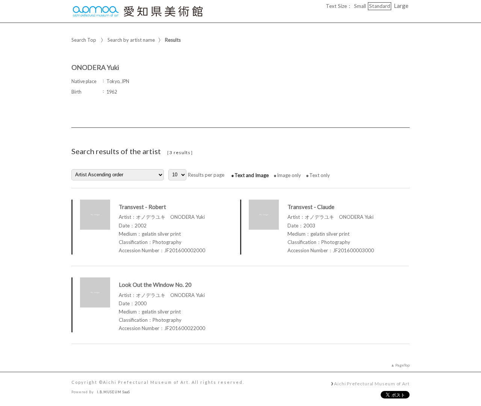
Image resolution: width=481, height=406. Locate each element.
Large (401, 5)
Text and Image (251, 175)
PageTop (402, 365)
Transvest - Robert (142, 206)
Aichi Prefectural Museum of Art (372, 383)
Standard (379, 6)
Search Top (83, 40)
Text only (319, 175)
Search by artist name (131, 40)
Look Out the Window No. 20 (155, 284)
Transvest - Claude (310, 206)
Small (360, 6)
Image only (289, 175)
